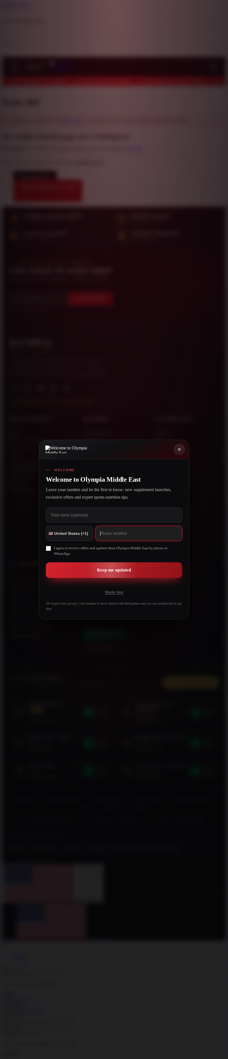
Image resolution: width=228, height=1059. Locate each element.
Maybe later (114, 592)
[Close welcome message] (179, 449)
